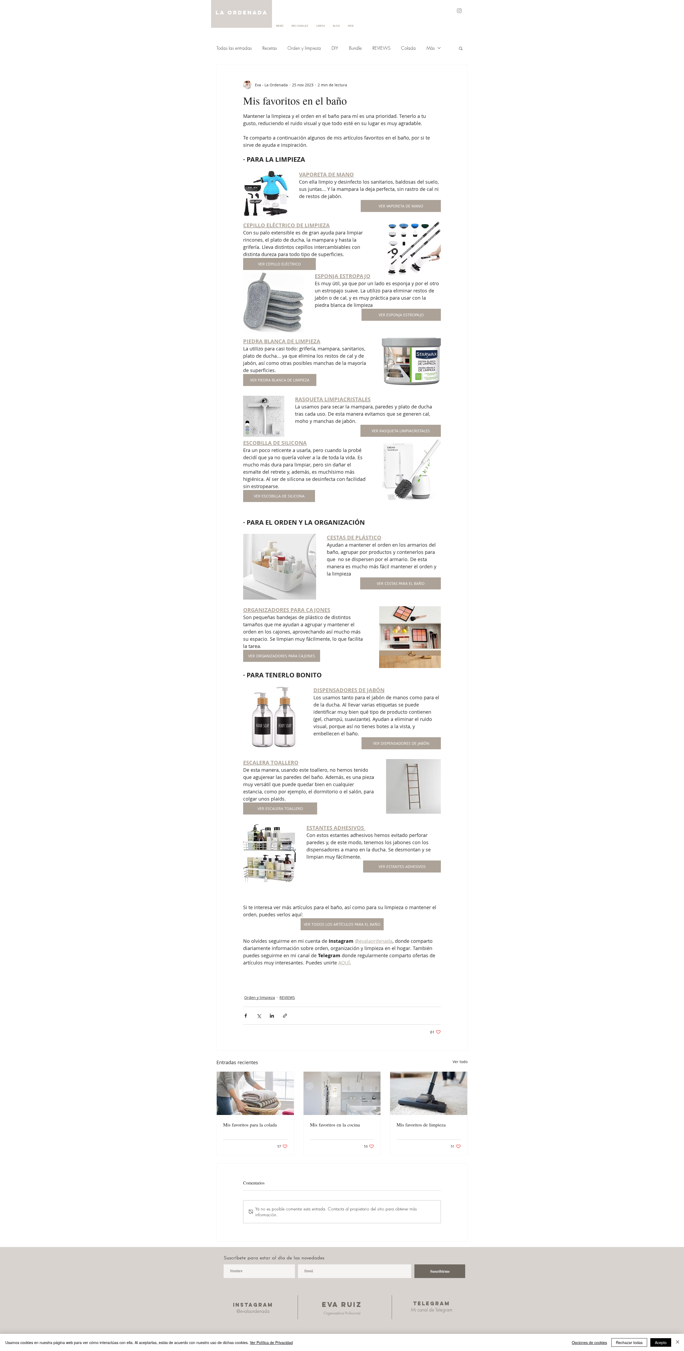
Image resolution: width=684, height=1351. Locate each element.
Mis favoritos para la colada (250, 1124)
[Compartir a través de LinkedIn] (271, 1015)
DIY (335, 48)
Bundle (355, 48)
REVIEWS (381, 48)
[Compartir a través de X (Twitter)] (258, 1015)
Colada (408, 48)
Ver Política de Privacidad (271, 1342)
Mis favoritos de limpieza (421, 1124)
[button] (460, 48)
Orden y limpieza (304, 48)
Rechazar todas (629, 1342)
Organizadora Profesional (342, 1313)
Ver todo (460, 1061)
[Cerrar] (677, 1342)
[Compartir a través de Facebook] (245, 1015)
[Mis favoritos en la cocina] (342, 1093)
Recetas (269, 48)
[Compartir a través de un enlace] (284, 1015)
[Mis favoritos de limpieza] (428, 1093)
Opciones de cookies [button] (589, 1342)
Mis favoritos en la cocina (335, 1124)
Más (430, 48)
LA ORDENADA (242, 12)
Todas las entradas (234, 48)
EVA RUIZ (342, 1304)
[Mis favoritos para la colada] (255, 1093)
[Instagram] (459, 10)
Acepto (661, 1342)
